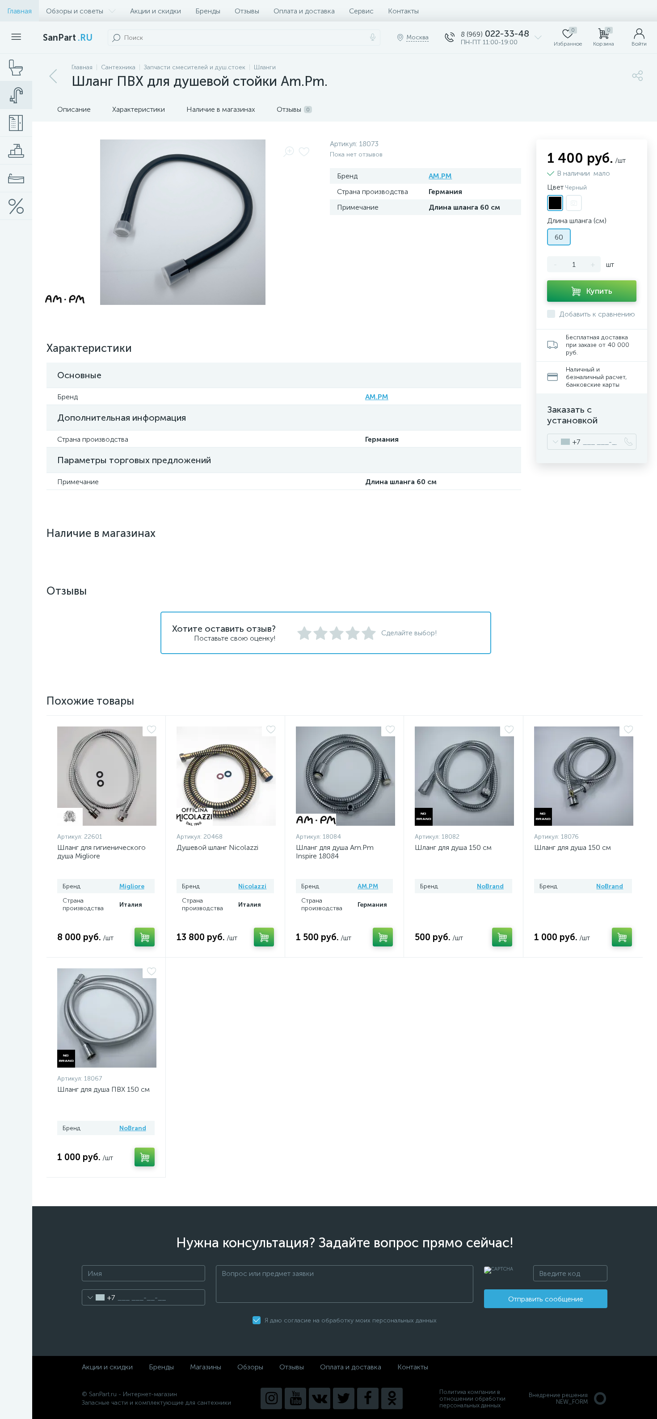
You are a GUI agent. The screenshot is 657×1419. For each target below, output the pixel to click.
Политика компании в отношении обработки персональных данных (472, 1399)
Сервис (361, 11)
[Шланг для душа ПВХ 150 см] (106, 1018)
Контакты (403, 11)
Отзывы (247, 11)
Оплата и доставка (304, 11)
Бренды (207, 11)
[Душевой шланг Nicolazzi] (226, 776)
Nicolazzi (252, 886)
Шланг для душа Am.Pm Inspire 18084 (335, 851)
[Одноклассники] (392, 1398)
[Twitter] (343, 1398)
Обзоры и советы (74, 11)
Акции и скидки (155, 11)
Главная (19, 11)
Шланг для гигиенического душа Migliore (101, 851)
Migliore (131, 886)
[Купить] (145, 937)
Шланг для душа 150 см (453, 847)
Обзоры (250, 1367)
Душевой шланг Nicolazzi (217, 847)
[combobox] (564, 441)
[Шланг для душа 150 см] (464, 776)
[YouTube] (295, 1398)
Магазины (205, 1367)
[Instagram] (271, 1398)
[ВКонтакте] (319, 1398)
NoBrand (490, 886)
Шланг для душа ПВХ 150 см (103, 1089)
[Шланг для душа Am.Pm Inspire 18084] (345, 776)
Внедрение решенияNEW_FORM (558, 1398)
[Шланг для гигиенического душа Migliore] (106, 776)
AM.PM (440, 176)
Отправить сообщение (545, 1299)
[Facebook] (368, 1398)
